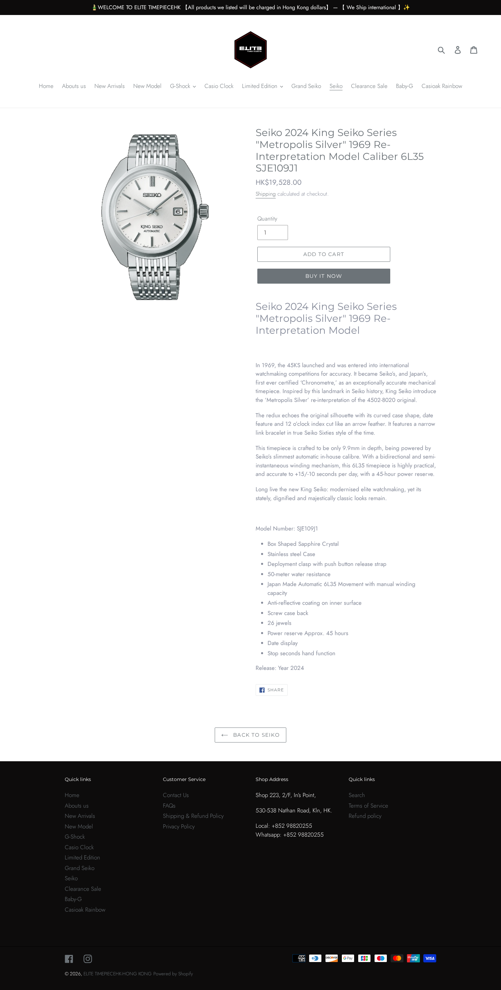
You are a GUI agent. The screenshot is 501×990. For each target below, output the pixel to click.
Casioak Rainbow (85, 909)
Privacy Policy (179, 826)
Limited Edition (82, 857)
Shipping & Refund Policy (193, 816)
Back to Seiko (255, 735)
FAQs (169, 805)
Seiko (71, 878)
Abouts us (77, 805)
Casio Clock (79, 847)
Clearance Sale (83, 889)
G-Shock (75, 836)
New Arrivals (80, 816)
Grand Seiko (79, 868)
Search (357, 795)
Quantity (267, 218)
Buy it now (324, 276)
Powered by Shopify (173, 973)
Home (72, 795)
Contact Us (176, 795)
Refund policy (365, 816)
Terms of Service (368, 805)
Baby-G (73, 899)
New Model (79, 826)
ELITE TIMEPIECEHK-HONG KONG (118, 973)
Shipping (266, 194)
